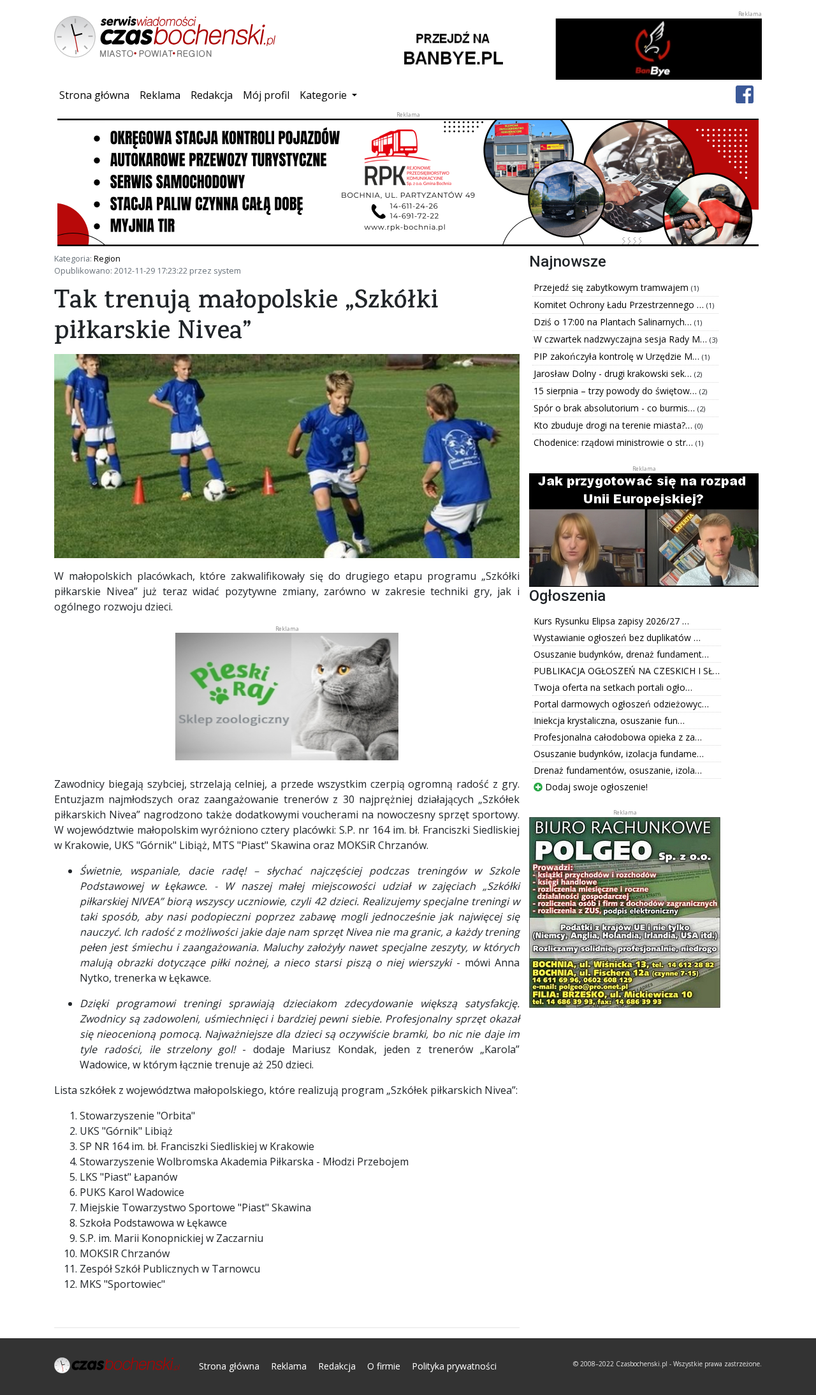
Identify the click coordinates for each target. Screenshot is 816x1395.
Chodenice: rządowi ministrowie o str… (615, 442)
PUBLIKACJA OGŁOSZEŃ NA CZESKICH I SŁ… (627, 671)
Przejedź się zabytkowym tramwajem (612, 287)
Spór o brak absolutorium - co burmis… (615, 408)
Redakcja (212, 95)
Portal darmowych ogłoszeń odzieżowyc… (621, 704)
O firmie (383, 1366)
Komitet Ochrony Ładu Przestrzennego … (620, 305)
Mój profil (266, 95)
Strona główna (97, 94)
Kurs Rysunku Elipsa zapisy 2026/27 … (611, 621)
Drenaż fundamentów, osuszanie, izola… (618, 770)
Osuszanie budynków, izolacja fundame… (619, 754)
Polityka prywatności (454, 1366)
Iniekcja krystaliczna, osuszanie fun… (609, 720)
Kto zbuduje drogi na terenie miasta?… (614, 425)
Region (107, 258)
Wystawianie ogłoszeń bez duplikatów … (617, 637)
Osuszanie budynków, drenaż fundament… (621, 654)
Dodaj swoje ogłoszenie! (595, 787)
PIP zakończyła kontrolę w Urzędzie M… (618, 356)
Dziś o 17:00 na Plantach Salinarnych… (614, 322)
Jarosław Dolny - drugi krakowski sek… (614, 373)
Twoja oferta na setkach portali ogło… (613, 687)
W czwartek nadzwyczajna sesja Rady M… (622, 339)
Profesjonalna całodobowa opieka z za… (618, 737)
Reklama (160, 95)
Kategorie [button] (324, 95)
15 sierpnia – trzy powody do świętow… (616, 391)
